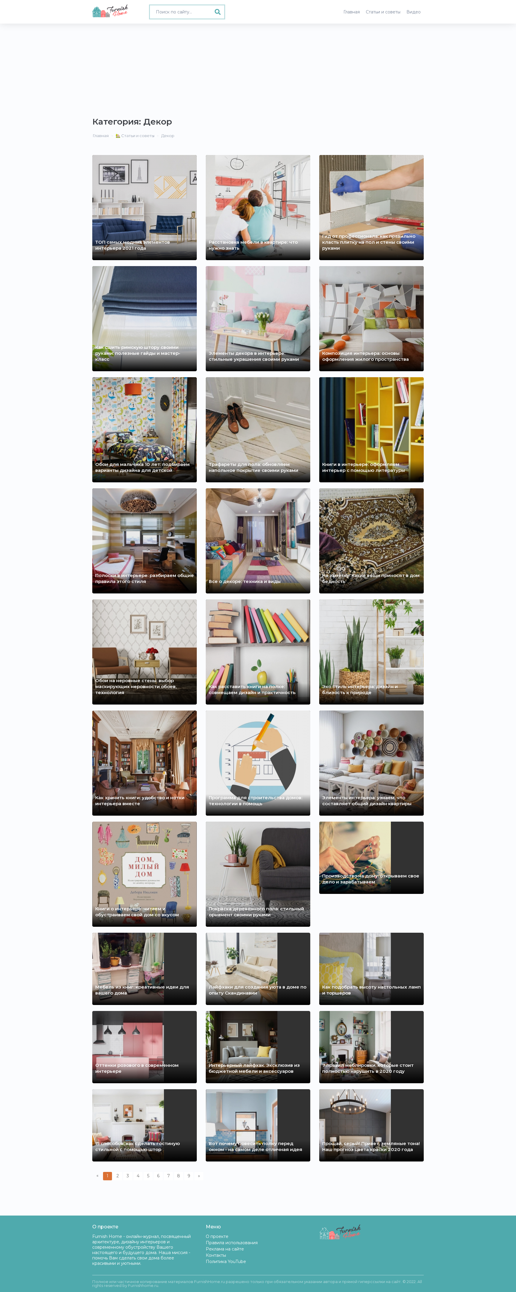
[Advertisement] (258, 68)
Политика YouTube (226, 1261)
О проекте (217, 1236)
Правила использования (232, 1242)
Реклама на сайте (225, 1249)
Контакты (216, 1255)
